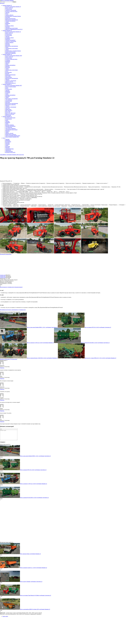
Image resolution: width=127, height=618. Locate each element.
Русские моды (8, 34)
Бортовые (7, 142)
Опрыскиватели (9, 151)
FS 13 (4, 138)
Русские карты (8, 9)
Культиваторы (8, 72)
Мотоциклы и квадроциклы (11, 19)
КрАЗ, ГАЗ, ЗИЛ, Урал (10, 112)
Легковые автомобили (10, 21)
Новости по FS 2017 (9, 114)
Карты (6, 87)
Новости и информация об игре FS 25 (13, 29)
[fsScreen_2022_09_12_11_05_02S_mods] (67, 237)
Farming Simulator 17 (7, 84)
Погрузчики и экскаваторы (11, 98)
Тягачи (6, 24)
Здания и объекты (9, 15)
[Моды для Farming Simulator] (7, 0)
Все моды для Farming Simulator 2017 (13, 85)
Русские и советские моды (11, 11)
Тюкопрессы (8, 150)
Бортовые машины (9, 124)
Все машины (8, 141)
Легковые (7, 144)
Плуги (6, 13)
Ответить (2, 367)
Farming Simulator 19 (7, 54)
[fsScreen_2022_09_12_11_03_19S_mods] (94, 253)
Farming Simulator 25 (7, 5)
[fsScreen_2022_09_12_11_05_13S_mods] (40, 237)
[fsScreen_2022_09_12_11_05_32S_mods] (94, 222)
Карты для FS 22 (9, 32)
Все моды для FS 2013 (10, 152)
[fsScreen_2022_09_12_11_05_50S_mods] (40, 222)
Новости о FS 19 (9, 81)
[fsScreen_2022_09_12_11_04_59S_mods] (13, 253)
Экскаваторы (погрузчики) (11, 129)
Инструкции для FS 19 (10, 83)
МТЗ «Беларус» (8, 110)
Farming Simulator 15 (7, 116)
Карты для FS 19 (9, 56)
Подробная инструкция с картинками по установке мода (13, 309)
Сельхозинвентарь (9, 148)
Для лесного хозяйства (10, 128)
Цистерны (7, 17)
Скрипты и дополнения (10, 10)
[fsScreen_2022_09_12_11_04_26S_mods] (67, 253)
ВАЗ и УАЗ (7, 111)
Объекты (7, 79)
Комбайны (7, 23)
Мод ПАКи (7, 75)
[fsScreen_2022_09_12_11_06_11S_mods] (13, 222)
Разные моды (8, 109)
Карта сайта (5, 616)
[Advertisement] (11, 170)
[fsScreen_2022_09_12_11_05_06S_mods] (13, 237)
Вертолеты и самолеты (10, 53)
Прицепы (7, 26)
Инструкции (8, 115)
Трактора (7, 12)
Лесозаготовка (8, 77)
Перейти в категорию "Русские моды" (8, 359)
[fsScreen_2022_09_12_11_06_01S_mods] (67, 222)
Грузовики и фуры (9, 25)
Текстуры (7, 108)
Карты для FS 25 (9, 7)
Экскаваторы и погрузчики (11, 28)
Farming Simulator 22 (7, 30)
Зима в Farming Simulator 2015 (12, 136)
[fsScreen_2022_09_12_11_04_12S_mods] (40, 253)
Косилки (7, 73)
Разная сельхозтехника (10, 18)
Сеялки (7, 22)
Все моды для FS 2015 (10, 117)
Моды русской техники (10, 86)
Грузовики (7, 60)
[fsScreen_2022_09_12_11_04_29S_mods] (94, 237)
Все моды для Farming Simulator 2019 (13, 55)
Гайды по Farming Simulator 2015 (12, 135)
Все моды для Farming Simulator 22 (13, 31)
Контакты (2, 3)
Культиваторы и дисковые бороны (13, 16)
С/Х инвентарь (8, 99)
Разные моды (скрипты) (10, 134)
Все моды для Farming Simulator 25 (13, 6)
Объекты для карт (9, 133)
